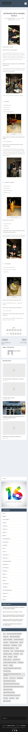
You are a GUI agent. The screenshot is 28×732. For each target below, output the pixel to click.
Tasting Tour (7, 671)
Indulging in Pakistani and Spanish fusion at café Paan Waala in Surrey (13, 417)
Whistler (12, 698)
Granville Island (8, 654)
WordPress (23, 725)
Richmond (20, 662)
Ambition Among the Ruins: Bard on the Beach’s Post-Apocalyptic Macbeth (14, 608)
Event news (5, 542)
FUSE (12, 651)
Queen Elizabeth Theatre (10, 662)
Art (3, 513)
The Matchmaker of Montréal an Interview (13, 379)
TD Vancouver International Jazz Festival (12, 674)
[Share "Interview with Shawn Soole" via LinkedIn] (12, 330)
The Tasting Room (7, 590)
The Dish (5, 587)
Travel (4, 596)
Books (4, 516)
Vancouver (20, 678)
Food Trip (5, 558)
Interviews (10, 19)
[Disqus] (14, 460)
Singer (11, 665)
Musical (10, 656)
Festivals (5, 545)
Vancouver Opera (8, 689)
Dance (4, 532)
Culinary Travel (14, 642)
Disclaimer (23, 727)
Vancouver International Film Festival (13, 686)
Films (20, 645)
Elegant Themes (11, 725)
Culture (4, 529)
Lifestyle (5, 570)
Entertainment (6, 538)
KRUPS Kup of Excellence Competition (12, 436)
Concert (6, 642)
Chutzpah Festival (18, 639)
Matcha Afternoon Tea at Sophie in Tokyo (12, 611)
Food (4, 551)
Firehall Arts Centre (9, 648)
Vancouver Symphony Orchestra (12, 695)
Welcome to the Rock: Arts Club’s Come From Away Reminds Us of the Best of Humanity (13, 620)
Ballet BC (6, 636)
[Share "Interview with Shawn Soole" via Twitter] (10, 330)
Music (4, 574)
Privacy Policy (17, 727)
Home (3, 727)
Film (4, 548)
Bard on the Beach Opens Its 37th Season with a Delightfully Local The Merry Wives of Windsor (14, 615)
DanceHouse (7, 645)
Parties (4, 577)
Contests (5, 526)
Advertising (14, 729)
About (11, 727)
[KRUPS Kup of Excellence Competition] (14, 428)
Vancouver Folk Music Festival (11, 683)
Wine (4, 599)
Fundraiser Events (7, 561)
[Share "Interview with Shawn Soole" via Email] (18, 330)
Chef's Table (5, 519)
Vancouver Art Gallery (9, 681)
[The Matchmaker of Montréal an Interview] (14, 370)
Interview (16, 654)
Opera (15, 656)
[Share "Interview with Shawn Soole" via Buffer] (15, 330)
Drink (23, 18)
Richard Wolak (11, 18)
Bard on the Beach (14, 636)
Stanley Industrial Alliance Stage (12, 668)
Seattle (5, 665)
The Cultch (12, 678)
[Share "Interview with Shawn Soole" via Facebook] (7, 330)
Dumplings (14, 645)
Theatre (4, 593)
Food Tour (6, 651)
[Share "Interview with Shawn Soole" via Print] (20, 330)
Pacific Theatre (7, 659)
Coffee (4, 522)
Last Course (5, 567)
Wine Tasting (7, 701)
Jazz (22, 654)
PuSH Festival (16, 659)
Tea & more (5, 583)
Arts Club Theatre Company (14, 633)
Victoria (6, 698)
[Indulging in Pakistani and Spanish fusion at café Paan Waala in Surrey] (14, 408)
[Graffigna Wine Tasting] (14, 389)
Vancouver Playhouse (9, 692)
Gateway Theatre (19, 651)
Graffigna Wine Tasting (8, 397)
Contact (7, 727)
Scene (4, 580)
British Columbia (8, 639)
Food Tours (5, 554)
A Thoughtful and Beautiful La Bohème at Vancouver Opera (12, 624)
